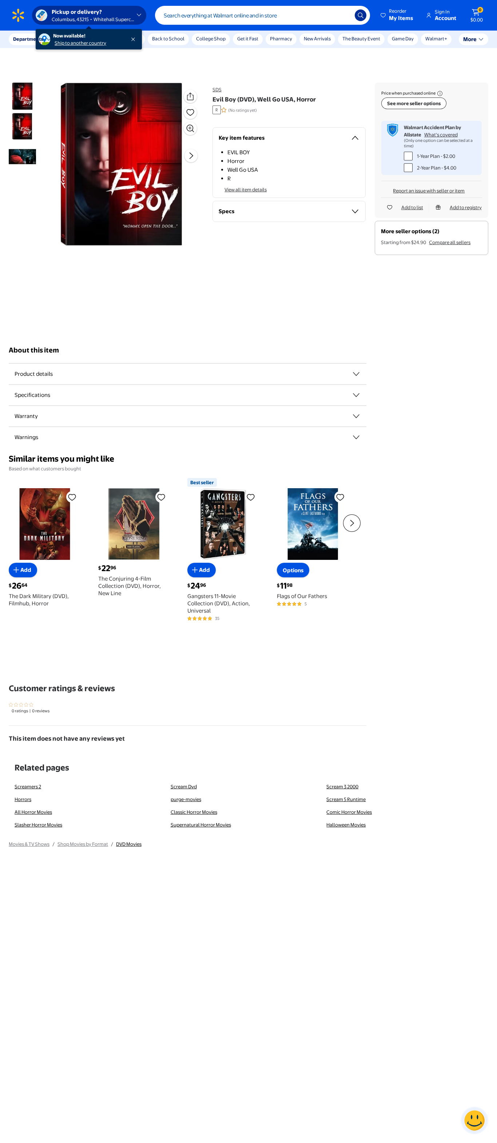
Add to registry (466, 207)
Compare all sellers (449, 242)
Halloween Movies (346, 825)
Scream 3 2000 (342, 786)
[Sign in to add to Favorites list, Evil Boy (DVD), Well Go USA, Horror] (190, 112)
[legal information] (440, 93)
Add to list (412, 207)
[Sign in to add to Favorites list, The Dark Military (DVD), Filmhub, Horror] (72, 497)
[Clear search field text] (344, 15)
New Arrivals (317, 38)
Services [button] (73, 39)
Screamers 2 (28, 786)
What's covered (441, 134)
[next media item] (191, 155)
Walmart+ (436, 38)
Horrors (23, 799)
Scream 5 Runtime (346, 799)
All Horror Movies (33, 812)
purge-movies (186, 799)
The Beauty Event (361, 38)
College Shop (211, 38)
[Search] (360, 15)
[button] (397, 15)
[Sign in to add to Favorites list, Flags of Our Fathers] (340, 497)
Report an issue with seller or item (429, 191)
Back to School (168, 38)
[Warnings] (356, 437)
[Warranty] (356, 416)
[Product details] (356, 374)
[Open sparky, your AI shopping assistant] (474, 1120)
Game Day (403, 38)
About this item (34, 350)
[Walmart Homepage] (18, 15)
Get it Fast (247, 38)
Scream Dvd (184, 786)
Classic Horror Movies (194, 812)
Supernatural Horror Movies (201, 825)
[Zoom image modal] (190, 128)
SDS (217, 89)
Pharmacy (281, 38)
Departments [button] (28, 39)
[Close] (134, 39)
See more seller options (414, 103)
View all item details (245, 189)
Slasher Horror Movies (38, 825)
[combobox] (262, 15)
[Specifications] (356, 395)
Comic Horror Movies (349, 812)
